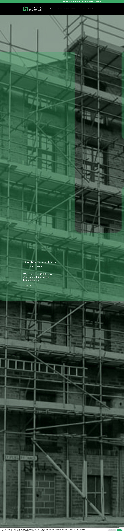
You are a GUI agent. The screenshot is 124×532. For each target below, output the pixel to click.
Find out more (28, 285)
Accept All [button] (119, 529)
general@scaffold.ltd (69, 1)
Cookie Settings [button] (111, 529)
